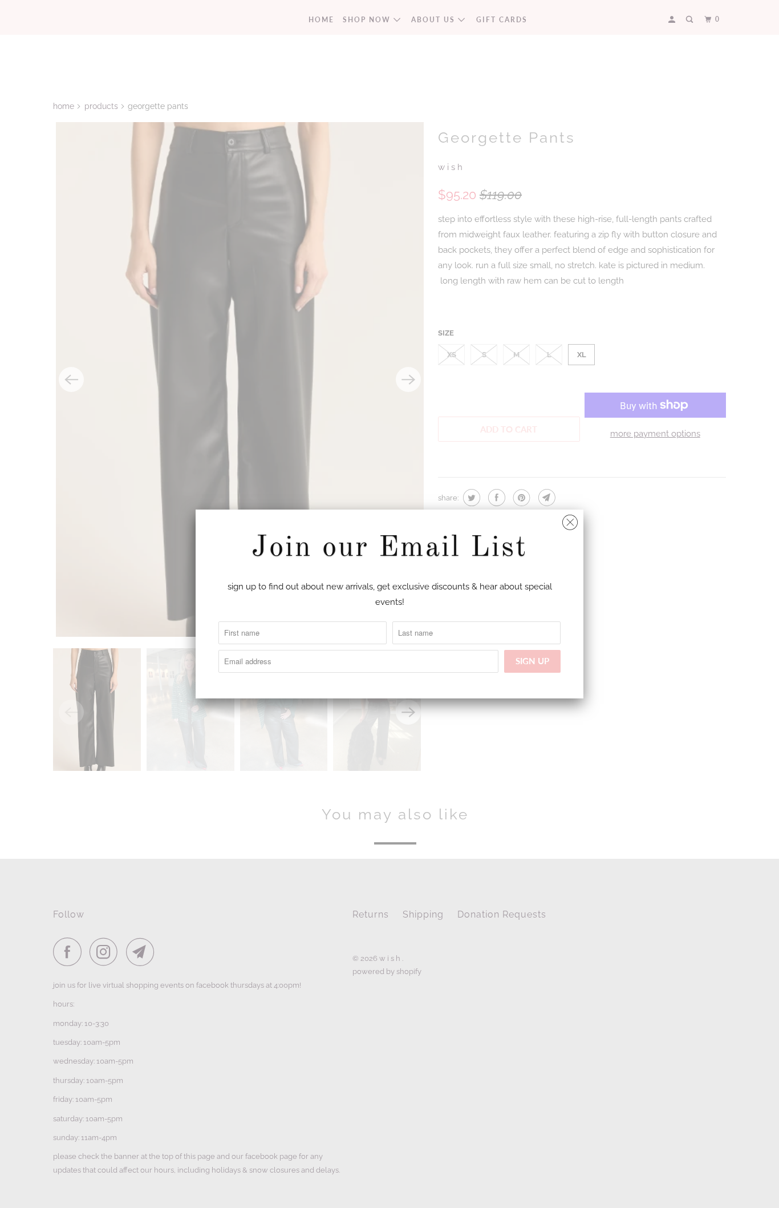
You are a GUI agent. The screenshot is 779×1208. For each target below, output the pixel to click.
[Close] (570, 519)
